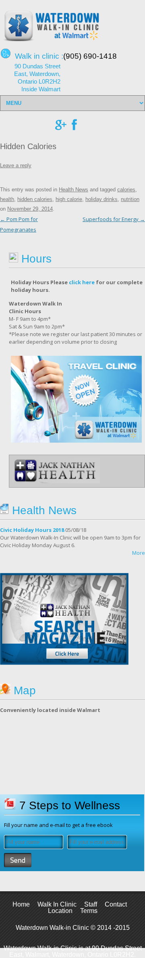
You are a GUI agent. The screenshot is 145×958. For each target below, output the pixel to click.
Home (21, 904)
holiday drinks (101, 199)
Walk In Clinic (57, 904)
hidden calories (34, 199)
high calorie (69, 199)
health (7, 199)
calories (126, 190)
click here (82, 282)
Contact (116, 904)
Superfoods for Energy (114, 219)
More (138, 552)
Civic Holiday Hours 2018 (32, 529)
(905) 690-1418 (90, 56)
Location (60, 910)
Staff (90, 904)
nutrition (130, 199)
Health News (73, 190)
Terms (88, 910)
